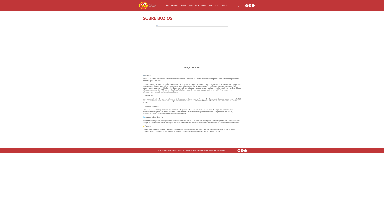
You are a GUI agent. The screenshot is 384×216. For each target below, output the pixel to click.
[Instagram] (249, 5)
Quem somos (213, 5)
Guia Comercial (194, 5)
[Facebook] (246, 5)
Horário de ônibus (172, 5)
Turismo (183, 5)
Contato (223, 5)
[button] (237, 5)
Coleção (204, 5)
